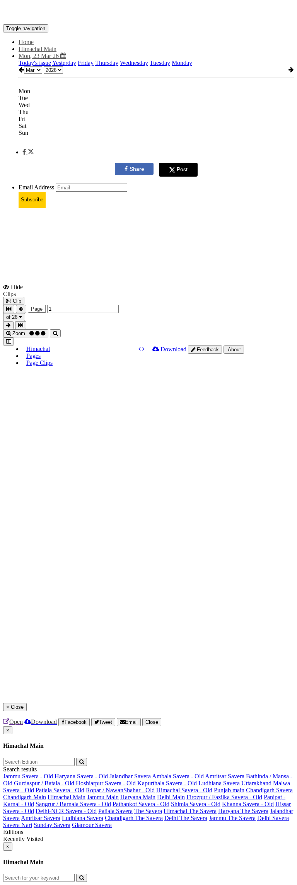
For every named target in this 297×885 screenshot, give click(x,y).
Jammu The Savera (232, 818)
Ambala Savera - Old (178, 776)
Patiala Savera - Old (60, 790)
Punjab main (229, 790)
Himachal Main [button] (37, 49)
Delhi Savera (273, 818)
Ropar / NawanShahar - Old (120, 790)
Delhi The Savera (185, 818)
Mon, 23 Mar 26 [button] (39, 56)
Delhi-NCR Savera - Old (66, 811)
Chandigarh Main (24, 797)
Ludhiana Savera (219, 783)
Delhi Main (171, 797)
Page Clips (39, 362)
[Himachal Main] (148, 12)
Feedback (207, 349)
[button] (28, 152)
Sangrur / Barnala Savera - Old (73, 804)
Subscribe (32, 200)
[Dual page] (8, 341)
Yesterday (64, 63)
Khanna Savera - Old (248, 804)
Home (26, 42)
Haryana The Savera (243, 811)
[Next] (143, 348)
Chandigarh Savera (269, 790)
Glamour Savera (92, 825)
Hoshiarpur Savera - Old (106, 783)
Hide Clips (13, 290)
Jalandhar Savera (130, 776)
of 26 (12, 317)
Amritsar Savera (224, 776)
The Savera (148, 811)
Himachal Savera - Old (184, 790)
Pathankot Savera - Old (141, 804)
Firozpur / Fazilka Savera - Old (224, 797)
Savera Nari (17, 825)
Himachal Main (66, 797)
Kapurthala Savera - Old (167, 783)
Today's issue (35, 63)
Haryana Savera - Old (81, 776)
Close (151, 722)
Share (137, 169)
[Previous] (140, 348)
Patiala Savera (115, 811)
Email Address (36, 187)
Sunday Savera (52, 825)
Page (37, 309)
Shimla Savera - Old (195, 804)
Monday (182, 63)
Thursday (106, 63)
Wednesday (134, 63)
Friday (86, 63)
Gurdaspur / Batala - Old (44, 783)
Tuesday (160, 63)
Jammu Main (103, 797)
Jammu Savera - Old (28, 776)
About (234, 349)
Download (173, 349)
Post (182, 169)
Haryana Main (137, 797)
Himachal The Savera (190, 811)
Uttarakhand (256, 783)
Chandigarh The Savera (134, 818)
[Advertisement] (144, 231)
